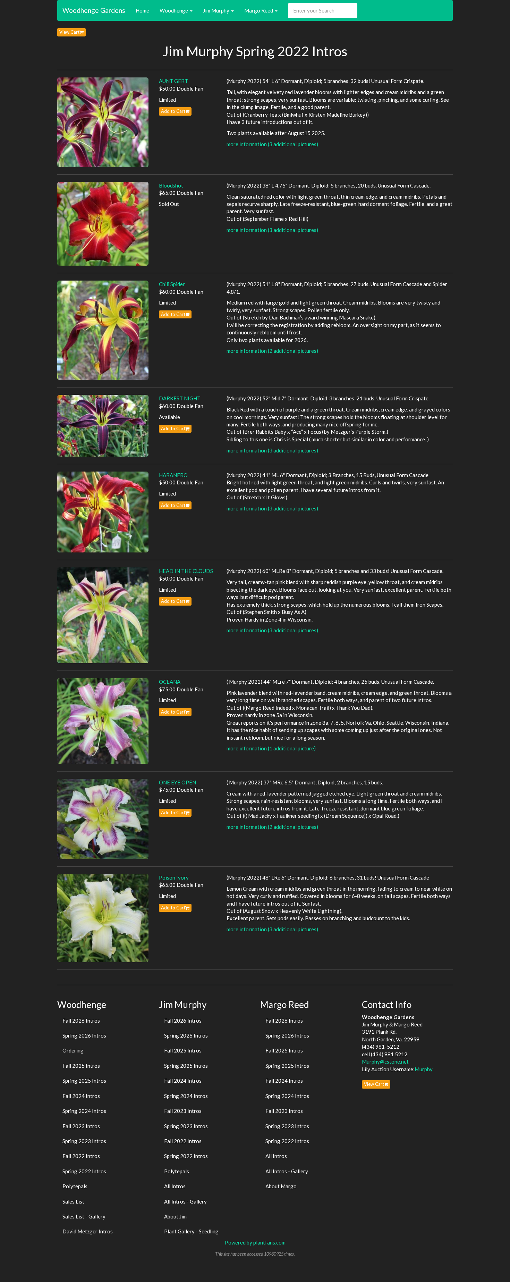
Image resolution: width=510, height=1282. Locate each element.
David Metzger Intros (87, 1231)
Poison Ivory (174, 877)
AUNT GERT (173, 81)
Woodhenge (174, 10)
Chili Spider (172, 284)
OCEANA (169, 682)
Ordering (73, 1050)
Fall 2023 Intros (81, 1126)
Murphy (424, 1069)
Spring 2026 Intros (84, 1035)
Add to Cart (173, 111)
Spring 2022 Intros (84, 1171)
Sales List (73, 1201)
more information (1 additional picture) (271, 748)
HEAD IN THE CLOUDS (186, 571)
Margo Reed (259, 10)
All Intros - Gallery (185, 1201)
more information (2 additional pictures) (272, 351)
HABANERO (173, 475)
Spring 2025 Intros (84, 1080)
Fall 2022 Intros (81, 1156)
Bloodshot (171, 185)
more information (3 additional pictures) (272, 144)
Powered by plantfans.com (255, 1242)
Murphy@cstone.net (385, 1061)
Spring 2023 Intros (84, 1141)
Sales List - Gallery (83, 1216)
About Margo (281, 1186)
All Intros (175, 1186)
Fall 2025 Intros (81, 1066)
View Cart (69, 32)
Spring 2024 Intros (84, 1111)
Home (142, 10)
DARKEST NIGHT (180, 398)
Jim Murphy (216, 10)
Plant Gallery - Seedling (191, 1231)
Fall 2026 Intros (81, 1020)
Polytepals (74, 1186)
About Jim (175, 1216)
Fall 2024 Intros (81, 1096)
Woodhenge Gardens (93, 10)
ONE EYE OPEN (177, 782)
